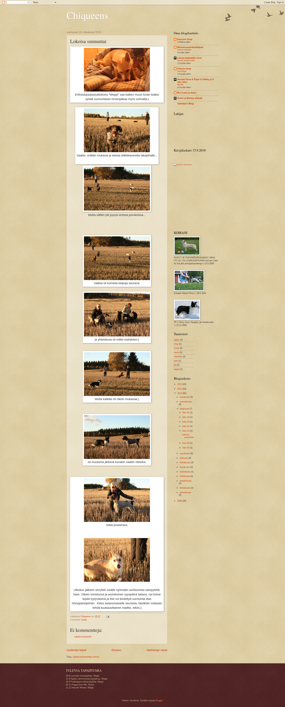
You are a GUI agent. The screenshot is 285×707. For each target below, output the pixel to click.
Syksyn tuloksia (184, 50)
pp (175, 365)
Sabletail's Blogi (185, 103)
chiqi (176, 344)
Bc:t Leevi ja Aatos (186, 92)
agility (176, 340)
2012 (180, 384)
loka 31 (186, 412)
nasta (176, 352)
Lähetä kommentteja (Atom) (86, 657)
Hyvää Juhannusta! (186, 60)
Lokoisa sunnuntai (187, 435)
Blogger (159, 700)
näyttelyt (178, 356)
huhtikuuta (185, 476)
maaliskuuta (185, 481)
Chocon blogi (184, 68)
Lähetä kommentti (82, 636)
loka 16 (186, 426)
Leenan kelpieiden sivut (189, 58)
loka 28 (186, 417)
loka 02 (186, 447)
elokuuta (184, 458)
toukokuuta (185, 471)
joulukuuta (185, 397)
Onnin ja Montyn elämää (189, 98)
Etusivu (116, 650)
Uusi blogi (181, 71)
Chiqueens (87, 15)
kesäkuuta (185, 467)
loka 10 (186, 431)
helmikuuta (185, 488)
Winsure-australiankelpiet (190, 47)
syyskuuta (185, 453)
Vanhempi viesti (156, 650)
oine (176, 361)
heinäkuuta (185, 462)
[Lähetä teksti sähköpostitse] (107, 616)
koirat (84, 619)
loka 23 (186, 422)
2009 (180, 501)
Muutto (180, 84)
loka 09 (186, 443)
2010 (180, 393)
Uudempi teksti (76, 650)
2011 (180, 389)
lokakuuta (185, 408)
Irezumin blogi (184, 39)
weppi (176, 369)
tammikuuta (185, 492)
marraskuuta (186, 401)
